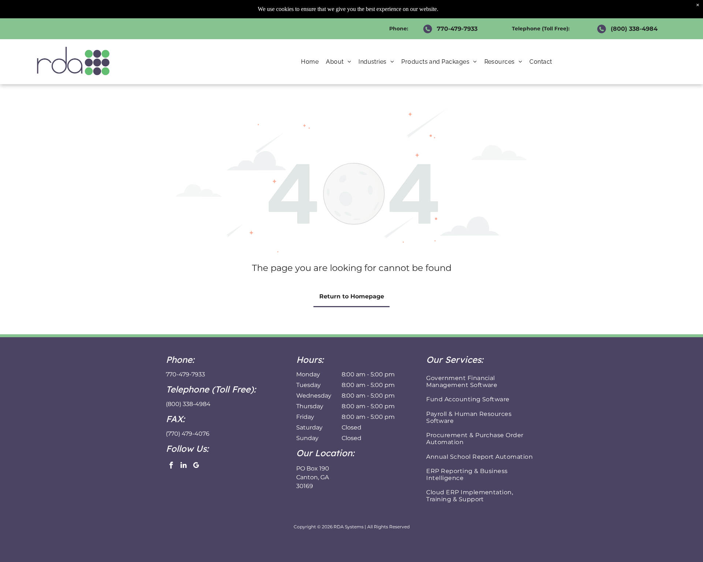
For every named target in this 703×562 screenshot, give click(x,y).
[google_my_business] (196, 466)
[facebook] (171, 466)
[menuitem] (309, 61)
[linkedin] (183, 466)
